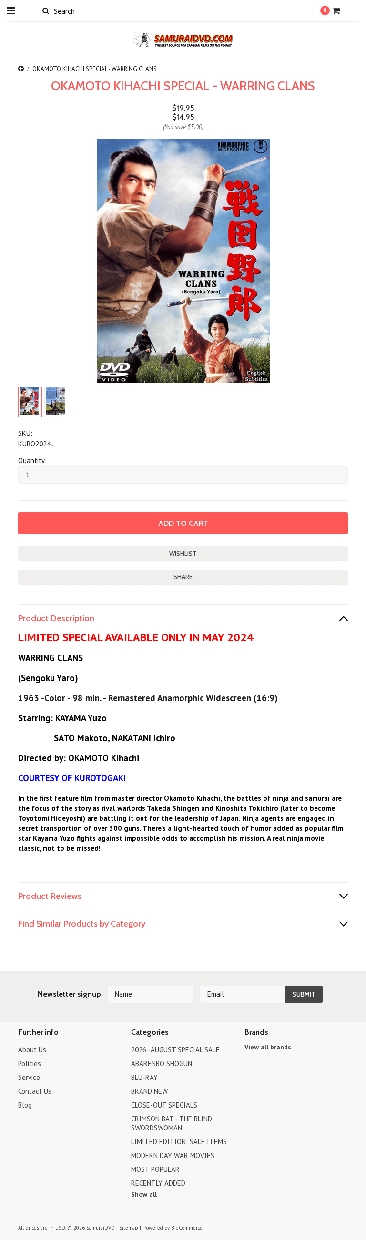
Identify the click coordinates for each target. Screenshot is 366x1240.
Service (29, 1077)
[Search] (45, 10)
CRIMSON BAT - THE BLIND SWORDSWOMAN (171, 1123)
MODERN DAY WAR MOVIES (172, 1155)
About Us (32, 1049)
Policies (29, 1063)
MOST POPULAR (155, 1169)
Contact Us (34, 1091)
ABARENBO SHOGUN (161, 1063)
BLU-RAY (144, 1077)
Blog (25, 1104)
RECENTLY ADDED (158, 1183)
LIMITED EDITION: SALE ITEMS (179, 1141)
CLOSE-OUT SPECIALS (164, 1104)
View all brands (267, 1047)
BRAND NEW (149, 1091)
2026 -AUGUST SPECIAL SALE (175, 1049)
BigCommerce (187, 1227)
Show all (144, 1194)
